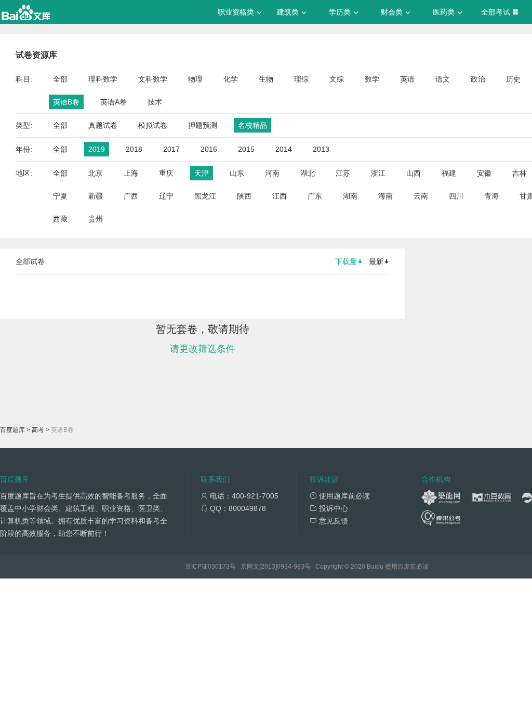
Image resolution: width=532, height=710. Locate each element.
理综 (301, 79)
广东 (315, 196)
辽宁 (166, 196)
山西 (413, 173)
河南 (272, 173)
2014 (283, 149)
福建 (449, 173)
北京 (95, 173)
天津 (201, 173)
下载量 (346, 261)
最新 (376, 261)
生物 (266, 79)
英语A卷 (113, 102)
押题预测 (202, 125)
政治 (478, 79)
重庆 (166, 173)
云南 (421, 196)
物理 (195, 79)
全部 (60, 79)
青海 (491, 196)
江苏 (343, 173)
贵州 (95, 219)
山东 (237, 173)
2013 (321, 149)
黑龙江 (205, 196)
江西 (279, 196)
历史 (513, 79)
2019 (96, 149)
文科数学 (152, 79)
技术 (155, 102)
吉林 (519, 173)
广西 (131, 196)
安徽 (484, 173)
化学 (230, 79)
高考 (38, 429)
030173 (219, 566)
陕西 (244, 196)
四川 (456, 196)
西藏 (60, 219)
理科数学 (102, 79)
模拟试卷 (152, 125)
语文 (442, 79)
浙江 (378, 173)
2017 (171, 149)
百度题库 (12, 429)
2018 (134, 149)
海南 (385, 196)
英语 (407, 79)
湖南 (350, 196)
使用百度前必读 (407, 566)
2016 (209, 149)
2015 (246, 149)
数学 (372, 79)
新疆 (95, 196)
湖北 (307, 173)
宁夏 (60, 196)
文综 (336, 79)
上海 (131, 173)
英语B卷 (66, 102)
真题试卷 (102, 125)
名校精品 (252, 125)
